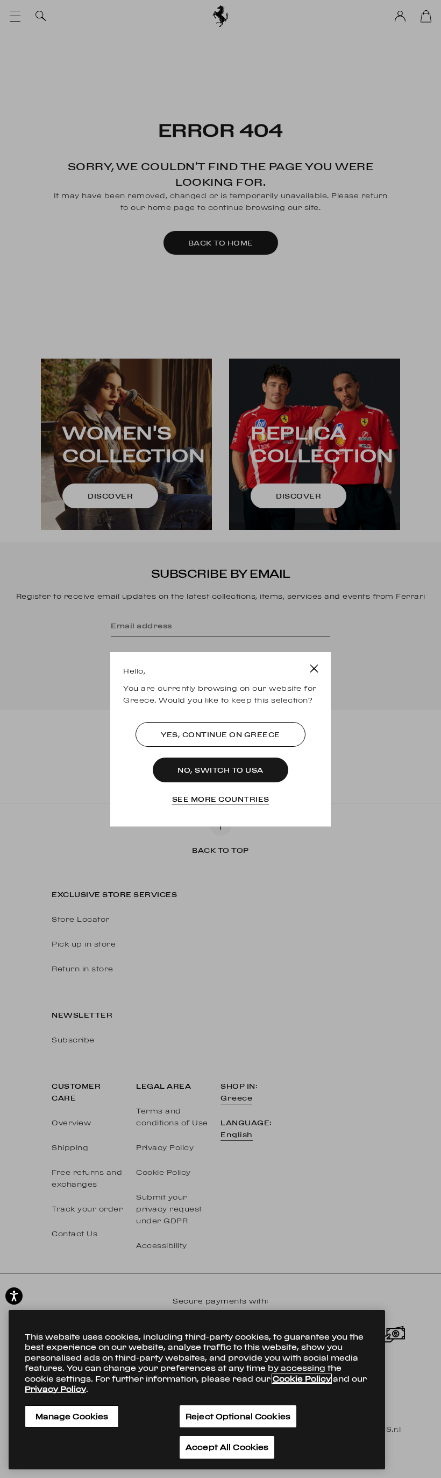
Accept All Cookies (227, 1447)
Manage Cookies (72, 1416)
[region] (197, 1389)
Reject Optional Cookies (238, 1416)
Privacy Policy (55, 1389)
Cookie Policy (302, 1379)
